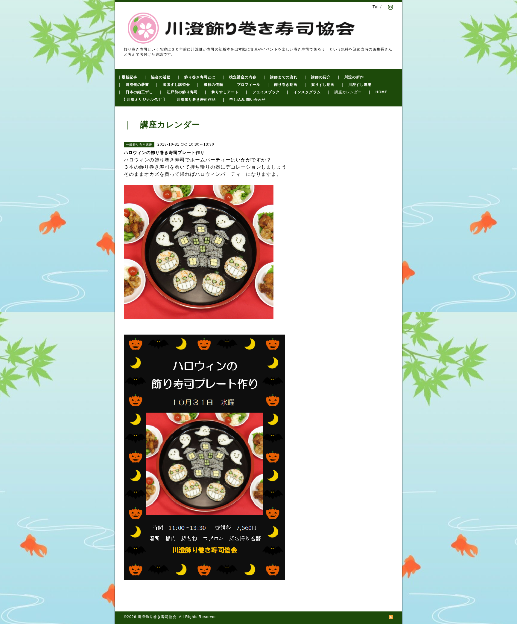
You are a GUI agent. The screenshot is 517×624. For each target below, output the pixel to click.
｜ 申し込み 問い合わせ (244, 99)
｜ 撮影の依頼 (209, 85)
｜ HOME (377, 92)
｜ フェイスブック (262, 92)
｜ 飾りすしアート (221, 92)
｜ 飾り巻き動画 (281, 85)
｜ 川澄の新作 (350, 77)
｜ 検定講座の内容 (238, 77)
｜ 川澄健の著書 (133, 85)
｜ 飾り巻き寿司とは (196, 77)
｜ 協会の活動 (157, 77)
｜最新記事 (127, 77)
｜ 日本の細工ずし (135, 92)
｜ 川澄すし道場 (356, 85)
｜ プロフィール (244, 85)
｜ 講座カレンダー (344, 92)
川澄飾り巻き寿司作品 (196, 99)
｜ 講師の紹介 (317, 77)
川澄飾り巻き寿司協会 (157, 617)
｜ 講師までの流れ (279, 77)
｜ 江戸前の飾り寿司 (178, 92)
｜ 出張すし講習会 (172, 85)
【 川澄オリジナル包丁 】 (144, 99)
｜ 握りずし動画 (318, 85)
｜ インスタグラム (303, 92)
